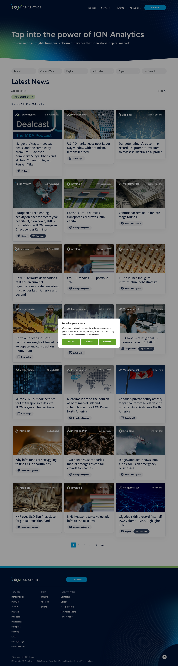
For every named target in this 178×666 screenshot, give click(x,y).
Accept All (107, 341)
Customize (71, 341)
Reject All (89, 341)
